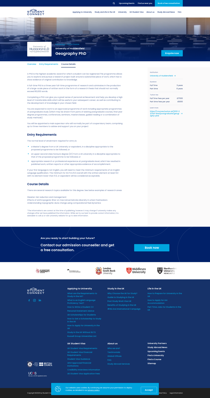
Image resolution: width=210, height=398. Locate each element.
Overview (31, 64)
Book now (152, 248)
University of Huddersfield (161, 76)
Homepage (60, 44)
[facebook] (29, 300)
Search (114, 3)
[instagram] (34, 300)
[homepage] (35, 12)
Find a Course (73, 44)
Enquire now (172, 53)
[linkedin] (40, 300)
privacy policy (94, 390)
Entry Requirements (48, 64)
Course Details (68, 64)
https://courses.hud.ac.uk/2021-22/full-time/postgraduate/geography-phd (165, 113)
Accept (149, 389)
